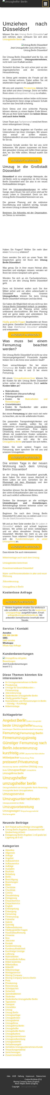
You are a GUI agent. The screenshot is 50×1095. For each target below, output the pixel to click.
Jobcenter (10, 941)
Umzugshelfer (15, 778)
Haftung (21, 1076)
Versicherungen (12, 1052)
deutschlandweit (27, 729)
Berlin (21, 720)
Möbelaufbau (11, 964)
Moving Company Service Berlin (20, 978)
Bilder (8, 885)
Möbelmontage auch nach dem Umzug (21, 557)
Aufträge (9, 866)
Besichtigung (11, 879)
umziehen (23, 766)
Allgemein (10, 853)
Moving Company (13, 975)
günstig (30, 738)
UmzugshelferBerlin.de (11, 788)
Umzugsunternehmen (21, 799)
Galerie (8, 922)
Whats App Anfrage (12, 645)
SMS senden (9, 640)
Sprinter (15, 767)
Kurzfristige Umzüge (15, 951)
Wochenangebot (9, 814)
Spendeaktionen (13, 994)
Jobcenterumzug (10, 581)
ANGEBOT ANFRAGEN (25, 160)
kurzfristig (10, 753)
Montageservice (12, 972)
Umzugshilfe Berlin (10, 790)
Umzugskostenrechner (24, 378)
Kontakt (9, 943)
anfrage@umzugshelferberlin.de (23, 615)
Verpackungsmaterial (29, 811)
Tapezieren (10, 1002)
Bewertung (37, 726)
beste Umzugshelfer (18, 725)
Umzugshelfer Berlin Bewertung (34, 788)
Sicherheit (10, 991)
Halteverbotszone (13, 927)
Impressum (30, 1076)
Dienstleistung (12, 895)
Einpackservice (12, 901)
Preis (32, 758)
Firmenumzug (14, 738)
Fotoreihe (9, 919)
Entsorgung (10, 911)
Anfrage (9, 855)
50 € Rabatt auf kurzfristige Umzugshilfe (24, 827)
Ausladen (9, 869)
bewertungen (7, 729)
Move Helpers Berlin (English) (26, 1083)
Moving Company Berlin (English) (26, 1081)
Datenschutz (41, 1076)
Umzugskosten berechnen (15, 563)
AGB (14, 1076)
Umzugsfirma (31, 770)
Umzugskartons (26, 790)
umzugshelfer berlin (19, 783)
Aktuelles (9, 850)
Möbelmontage (12, 706)
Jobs (8, 1076)
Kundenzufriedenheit (15, 949)
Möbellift (9, 967)
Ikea (7, 938)
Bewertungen (11, 882)
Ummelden (10, 1007)
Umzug (33, 766)
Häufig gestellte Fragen (14, 322)
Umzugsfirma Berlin (12, 442)
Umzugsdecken (12, 1018)
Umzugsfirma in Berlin (13, 587)
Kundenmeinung (13, 946)
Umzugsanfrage (16, 769)
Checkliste (17, 729)
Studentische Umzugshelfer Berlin (21, 696)
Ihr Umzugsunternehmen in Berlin (21, 682)
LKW (21, 753)
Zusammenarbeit (13, 1055)
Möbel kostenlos (13, 962)
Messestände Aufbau (15, 959)
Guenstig (9, 925)
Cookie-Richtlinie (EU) (33, 1079)
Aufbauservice (12, 861)
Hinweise (9, 935)
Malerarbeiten (40, 754)
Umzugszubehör (13, 1042)
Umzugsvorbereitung (18, 807)
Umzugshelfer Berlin (12, 39)
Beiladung (10, 874)
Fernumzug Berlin (31, 733)
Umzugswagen (11, 810)
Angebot (9, 720)
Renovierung (7, 767)
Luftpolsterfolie (29, 754)
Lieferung (9, 954)
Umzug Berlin (11, 1012)
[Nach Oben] (42, 1089)
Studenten (10, 996)
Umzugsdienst (12, 1020)
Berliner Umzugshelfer (34, 721)
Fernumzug (11, 733)
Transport (9, 1004)
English (9, 906)
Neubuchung (24, 758)
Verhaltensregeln (13, 1044)
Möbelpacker (11, 757)
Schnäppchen (12, 988)
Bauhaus (9, 871)
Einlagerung (11, 898)
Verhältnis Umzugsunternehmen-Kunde (24, 1047)
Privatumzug (30, 88)
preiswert (10, 762)
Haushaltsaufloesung (15, 933)
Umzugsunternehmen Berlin (13, 803)
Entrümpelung (38, 729)
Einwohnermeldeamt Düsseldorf (18, 568)
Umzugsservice (13, 794)
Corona (8, 893)
